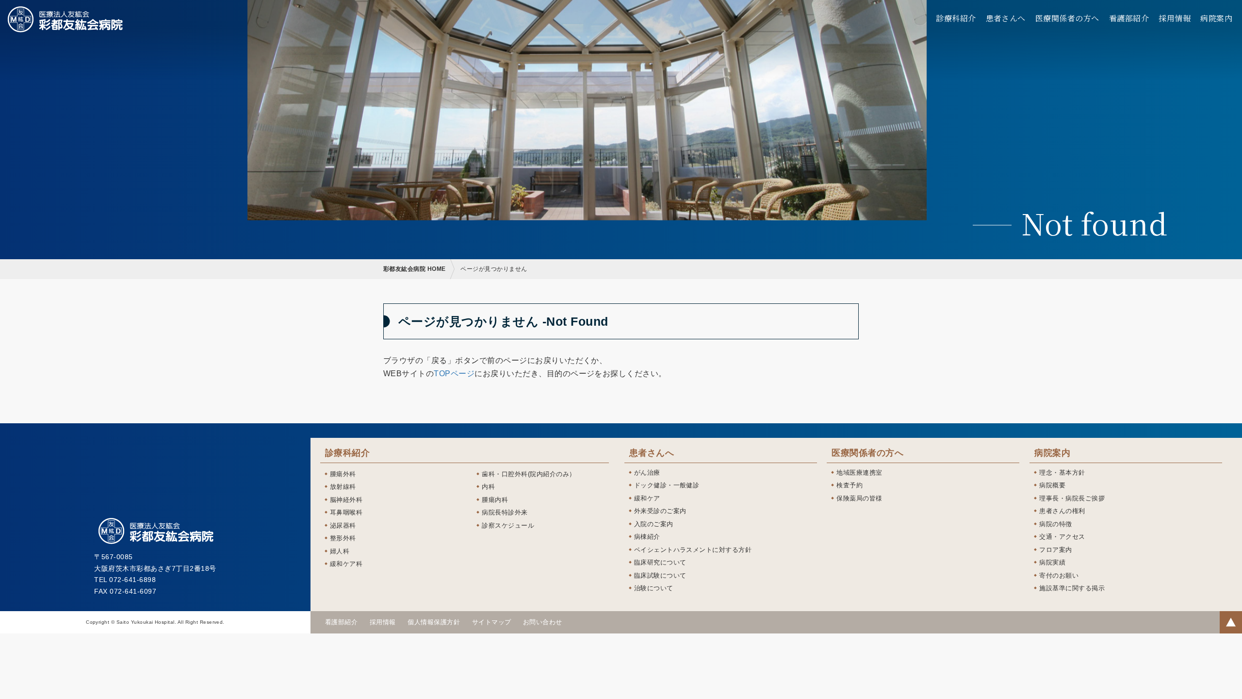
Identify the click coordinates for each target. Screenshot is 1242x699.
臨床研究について (660, 562)
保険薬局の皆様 (859, 498)
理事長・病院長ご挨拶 (1072, 498)
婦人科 (339, 551)
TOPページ (454, 373)
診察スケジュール (508, 525)
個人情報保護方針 (434, 622)
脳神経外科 (346, 499)
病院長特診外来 (504, 512)
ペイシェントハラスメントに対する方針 (693, 549)
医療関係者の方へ (1067, 18)
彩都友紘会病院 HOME (414, 269)
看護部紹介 (1129, 18)
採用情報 (1175, 18)
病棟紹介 (647, 536)
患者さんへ (1006, 18)
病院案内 (1216, 18)
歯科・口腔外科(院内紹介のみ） (528, 474)
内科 (488, 486)
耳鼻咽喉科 (346, 512)
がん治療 (647, 472)
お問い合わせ (542, 622)
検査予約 (849, 485)
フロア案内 (1055, 549)
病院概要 (1052, 485)
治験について (653, 588)
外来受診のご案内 (660, 511)
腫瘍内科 (495, 499)
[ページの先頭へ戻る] (1231, 622)
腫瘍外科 (343, 474)
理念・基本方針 (1062, 472)
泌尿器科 (343, 525)
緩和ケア (647, 498)
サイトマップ (491, 622)
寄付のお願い (1059, 575)
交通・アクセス (1062, 536)
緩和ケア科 (346, 563)
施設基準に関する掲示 (1072, 588)
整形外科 (343, 538)
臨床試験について (660, 575)
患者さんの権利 (1062, 511)
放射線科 (343, 486)
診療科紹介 (956, 18)
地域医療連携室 (859, 472)
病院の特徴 (1055, 524)
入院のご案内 (653, 524)
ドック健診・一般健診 (667, 485)
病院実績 (1052, 562)
